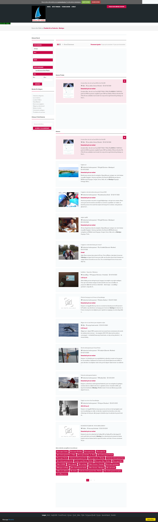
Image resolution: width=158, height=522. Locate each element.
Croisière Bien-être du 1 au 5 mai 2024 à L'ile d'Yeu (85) (93, 83)
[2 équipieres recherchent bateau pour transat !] (69, 252)
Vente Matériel (36, 102)
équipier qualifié (84, 217)
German (69, 515)
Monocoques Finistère (62, 451)
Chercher (37, 84)
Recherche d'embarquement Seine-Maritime (90, 471)
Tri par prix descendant (119, 44)
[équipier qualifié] (69, 225)
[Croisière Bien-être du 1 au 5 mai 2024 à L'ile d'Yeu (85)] (69, 90)
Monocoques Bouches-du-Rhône (86, 455)
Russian (98, 515)
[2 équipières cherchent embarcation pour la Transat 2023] (69, 199)
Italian (78, 515)
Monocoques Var (101, 451)
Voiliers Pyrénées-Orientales (96, 464)
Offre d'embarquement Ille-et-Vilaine (66, 455)
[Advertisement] (91, 60)
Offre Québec (73, 471)
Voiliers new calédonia (62, 471)
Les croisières (36, 98)
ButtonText (150, 519)
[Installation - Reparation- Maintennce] (69, 279)
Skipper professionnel (38, 106)
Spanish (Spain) (106, 515)
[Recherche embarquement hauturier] (69, 382)
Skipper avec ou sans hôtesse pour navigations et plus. (93, 322)
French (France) (62, 515)
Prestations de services (39, 112)
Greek (74, 515)
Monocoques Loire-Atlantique (97, 458)
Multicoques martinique (63, 467)
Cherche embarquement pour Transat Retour (90, 348)
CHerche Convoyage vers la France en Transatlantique (93, 297)
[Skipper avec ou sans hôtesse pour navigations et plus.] (69, 330)
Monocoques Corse (89, 451)
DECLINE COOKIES (96, 2)
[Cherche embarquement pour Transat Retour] (69, 355)
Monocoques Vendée (62, 458)
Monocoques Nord (118, 461)
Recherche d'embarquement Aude (115, 458)
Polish (82, 515)
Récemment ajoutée (96, 44)
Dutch (48, 515)
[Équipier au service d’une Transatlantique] (69, 408)
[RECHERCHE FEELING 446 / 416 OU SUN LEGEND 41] (69, 431)
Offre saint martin (110, 467)
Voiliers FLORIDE (61, 464)
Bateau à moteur (37, 108)
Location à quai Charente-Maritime (84, 461)
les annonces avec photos (43, 71)
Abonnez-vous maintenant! (42, 128)
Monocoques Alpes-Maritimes (103, 461)
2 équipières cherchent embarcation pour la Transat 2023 (93, 192)
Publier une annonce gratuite (116, 6)
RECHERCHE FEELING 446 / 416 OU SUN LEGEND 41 (93, 426)
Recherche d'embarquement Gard (78, 458)
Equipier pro (83, 165)
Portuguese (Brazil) (90, 515)
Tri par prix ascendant (107, 44)
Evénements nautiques (38, 110)
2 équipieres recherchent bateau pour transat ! (91, 245)
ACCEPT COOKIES (86, 2)
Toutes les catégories (38, 96)
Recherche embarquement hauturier (89, 375)
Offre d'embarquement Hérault (105, 455)
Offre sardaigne (83, 464)
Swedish (113, 515)
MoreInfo (11, 519)
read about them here (62, 2)
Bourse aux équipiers (38, 104)
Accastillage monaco (62, 474)
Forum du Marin (66, 7)
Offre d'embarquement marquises (112, 471)
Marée (49, 7)
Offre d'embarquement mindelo (78, 467)
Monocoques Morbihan (76, 451)
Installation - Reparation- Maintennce (89, 272)
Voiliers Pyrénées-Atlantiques (96, 467)
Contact (74, 7)
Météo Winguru (56, 7)
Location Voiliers (37, 100)
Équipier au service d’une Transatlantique (90, 400)
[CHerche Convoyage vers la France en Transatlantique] (69, 303)
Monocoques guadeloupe (112, 464)
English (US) (54, 515)
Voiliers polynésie (72, 464)
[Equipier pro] (69, 172)
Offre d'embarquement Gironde (65, 461)
